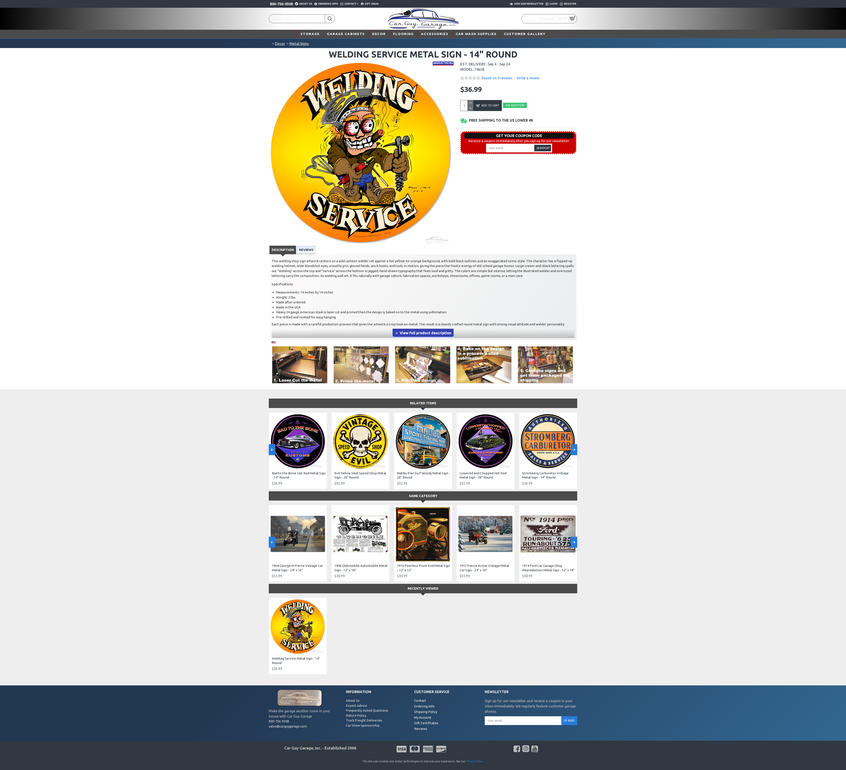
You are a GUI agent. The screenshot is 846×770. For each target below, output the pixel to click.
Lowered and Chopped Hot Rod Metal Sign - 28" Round (483, 475)
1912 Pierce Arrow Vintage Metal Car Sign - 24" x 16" (484, 568)
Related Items (423, 403)
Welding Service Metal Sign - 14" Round (296, 661)
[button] (272, 449)
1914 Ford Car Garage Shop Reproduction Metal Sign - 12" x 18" (548, 568)
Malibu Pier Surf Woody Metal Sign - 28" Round (423, 475)
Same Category (423, 496)
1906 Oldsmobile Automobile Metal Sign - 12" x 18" (361, 568)
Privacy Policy (474, 761)
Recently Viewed (423, 588)
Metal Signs (299, 43)
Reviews (306, 250)
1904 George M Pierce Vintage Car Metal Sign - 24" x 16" (297, 568)
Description (283, 250)
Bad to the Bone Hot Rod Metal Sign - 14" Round (299, 475)
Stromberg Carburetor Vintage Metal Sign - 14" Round (545, 475)
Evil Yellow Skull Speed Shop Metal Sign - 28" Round (360, 475)
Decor (280, 43)
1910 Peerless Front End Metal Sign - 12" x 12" (423, 568)
